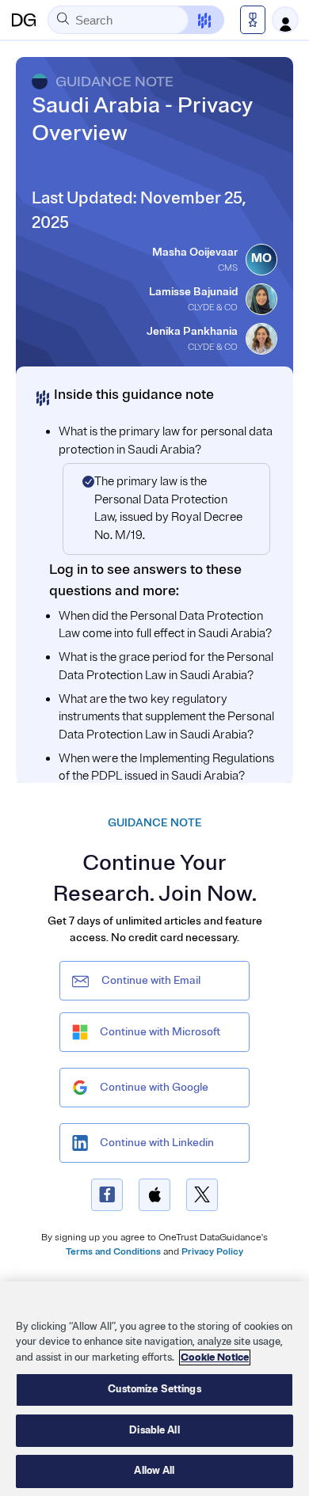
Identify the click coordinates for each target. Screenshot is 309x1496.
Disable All (154, 1430)
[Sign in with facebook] (107, 1195)
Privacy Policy (212, 1252)
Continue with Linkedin (157, 1142)
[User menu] (285, 20)
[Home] (24, 20)
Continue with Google (154, 1087)
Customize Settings (154, 1389)
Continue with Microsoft (160, 1031)
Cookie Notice (215, 1357)
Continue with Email (150, 980)
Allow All (154, 1470)
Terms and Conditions (113, 1252)
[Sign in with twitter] (202, 1195)
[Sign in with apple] (154, 1195)
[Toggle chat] (194, 20)
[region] (154, 1388)
